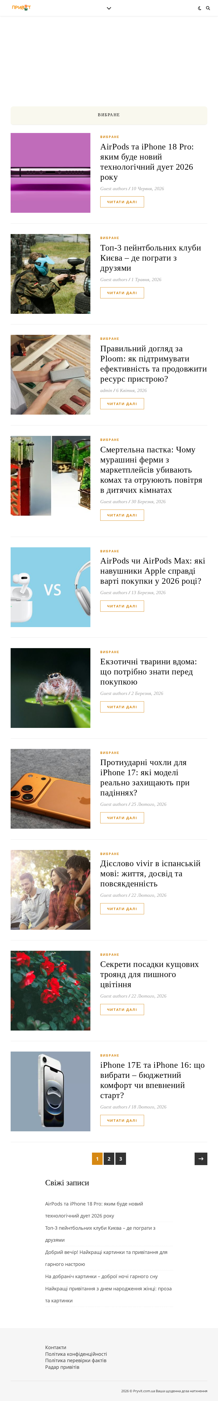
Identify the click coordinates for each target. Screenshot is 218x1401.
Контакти (55, 1347)
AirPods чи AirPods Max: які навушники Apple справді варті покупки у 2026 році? (153, 571)
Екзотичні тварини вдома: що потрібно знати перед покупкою (148, 671)
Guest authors (113, 188)
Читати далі (122, 201)
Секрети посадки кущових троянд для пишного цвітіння (149, 974)
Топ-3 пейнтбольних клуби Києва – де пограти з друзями (150, 258)
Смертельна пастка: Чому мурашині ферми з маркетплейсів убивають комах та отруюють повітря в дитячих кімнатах (151, 470)
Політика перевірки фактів (75, 1360)
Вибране (109, 137)
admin (106, 390)
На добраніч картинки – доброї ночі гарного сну (101, 1276)
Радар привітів (62, 1367)
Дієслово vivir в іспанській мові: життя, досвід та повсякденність (150, 873)
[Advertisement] (109, 66)
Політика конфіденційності (76, 1354)
